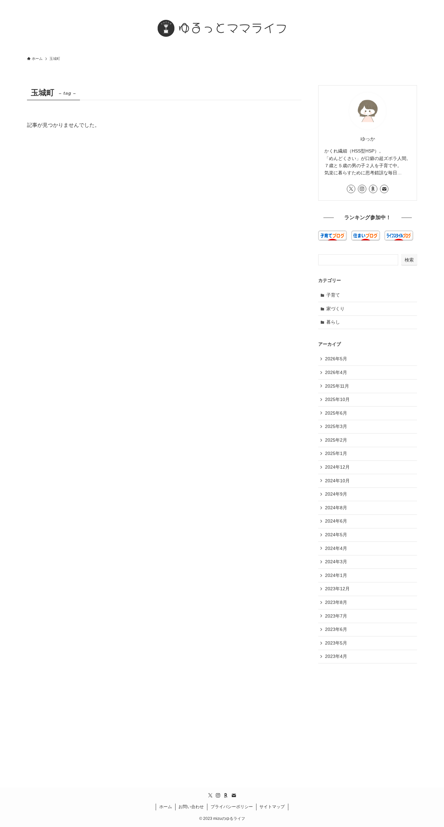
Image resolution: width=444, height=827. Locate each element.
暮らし (333, 322)
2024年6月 (336, 521)
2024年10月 (337, 480)
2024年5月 (336, 534)
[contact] (384, 189)
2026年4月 (336, 372)
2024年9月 (336, 494)
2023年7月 (336, 616)
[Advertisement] (367, 715)
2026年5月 (336, 358)
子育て (333, 295)
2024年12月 (337, 467)
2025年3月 (336, 426)
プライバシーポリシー (232, 806)
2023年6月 (336, 629)
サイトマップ (272, 806)
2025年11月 (337, 386)
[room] (373, 189)
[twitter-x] (351, 189)
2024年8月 (336, 507)
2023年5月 (336, 643)
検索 (409, 259)
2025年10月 (337, 399)
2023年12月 (337, 588)
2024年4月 (336, 548)
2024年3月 (336, 561)
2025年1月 (336, 453)
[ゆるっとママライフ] (222, 27)
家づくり (335, 308)
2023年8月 (336, 602)
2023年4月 (336, 656)
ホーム (165, 806)
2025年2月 (336, 440)
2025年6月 (336, 413)
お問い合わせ (191, 806)
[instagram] (362, 189)
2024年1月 (336, 575)
